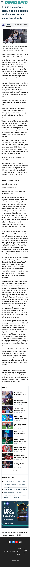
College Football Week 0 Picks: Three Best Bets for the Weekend (15, 495)
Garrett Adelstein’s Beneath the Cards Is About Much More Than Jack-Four (20, 441)
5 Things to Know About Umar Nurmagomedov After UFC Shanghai (20, 464)
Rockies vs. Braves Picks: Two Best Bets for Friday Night (15, 489)
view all (15, 470)
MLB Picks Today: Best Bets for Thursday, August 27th (15, 498)
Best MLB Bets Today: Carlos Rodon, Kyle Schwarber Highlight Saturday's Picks (20, 448)
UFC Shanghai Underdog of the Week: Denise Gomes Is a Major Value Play (14, 484)
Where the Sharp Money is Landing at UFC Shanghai (13, 492)
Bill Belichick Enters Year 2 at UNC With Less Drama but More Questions (20, 433)
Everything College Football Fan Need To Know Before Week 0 (20, 456)
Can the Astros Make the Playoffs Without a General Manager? (20, 425)
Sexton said (20, 108)
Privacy (12, 551)
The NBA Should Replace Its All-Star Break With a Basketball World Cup (21, 409)
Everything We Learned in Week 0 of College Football (20, 394)
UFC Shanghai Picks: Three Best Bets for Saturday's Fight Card (15, 487)
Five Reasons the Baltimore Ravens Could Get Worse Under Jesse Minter (21, 402)
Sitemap (5, 551)
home (3, 532)
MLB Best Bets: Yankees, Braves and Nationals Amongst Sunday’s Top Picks (20, 417)
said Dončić (21, 85)
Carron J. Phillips (8, 25)
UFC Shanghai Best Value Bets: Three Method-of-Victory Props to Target (15, 481)
